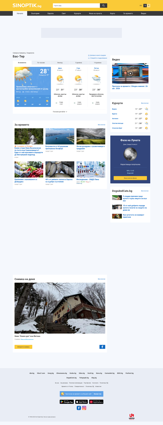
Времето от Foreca (67, 386)
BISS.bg (120, 373)
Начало (20, 13)
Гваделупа (30, 53)
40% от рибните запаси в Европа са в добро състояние (59, 180)
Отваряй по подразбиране (98, 58)
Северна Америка (19, 53)
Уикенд (59, 63)
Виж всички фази (130, 178)
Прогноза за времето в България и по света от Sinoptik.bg (28, 5)
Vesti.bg (90, 373)
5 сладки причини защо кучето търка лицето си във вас (135, 198)
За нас (57, 383)
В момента (22, 63)
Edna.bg (82, 373)
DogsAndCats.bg (122, 190)
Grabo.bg (73, 373)
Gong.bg (51, 373)
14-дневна (97, 63)
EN (141, 5)
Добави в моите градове (98, 55)
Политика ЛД (104, 383)
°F (148, 5)
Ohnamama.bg (61, 373)
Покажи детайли (59, 112)
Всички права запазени (50, 416)
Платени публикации (75, 383)
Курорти (77, 13)
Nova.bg (99, 373)
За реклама (64, 383)
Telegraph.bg (84, 378)
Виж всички (101, 124)
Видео (143, 13)
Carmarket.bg (109, 373)
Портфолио (87, 383)
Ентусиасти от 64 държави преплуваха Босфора (56, 147)
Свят (64, 13)
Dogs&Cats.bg (72, 378)
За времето (128, 13)
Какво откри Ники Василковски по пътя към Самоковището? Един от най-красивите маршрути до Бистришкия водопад (29, 151)
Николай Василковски (27, 339)
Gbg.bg (94, 378)
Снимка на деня (25, 279)
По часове (41, 63)
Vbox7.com (41, 373)
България (35, 13)
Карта (112, 13)
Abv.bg (31, 373)
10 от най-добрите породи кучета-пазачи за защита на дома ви (135, 208)
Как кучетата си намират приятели (133, 216)
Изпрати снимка (23, 347)
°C (145, 5)
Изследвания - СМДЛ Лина (88, 179)
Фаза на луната (95, 13)
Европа (51, 13)
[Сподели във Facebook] (102, 347)
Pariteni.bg (130, 373)
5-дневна (78, 63)
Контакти (95, 383)
